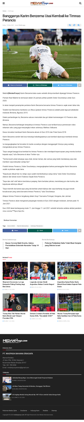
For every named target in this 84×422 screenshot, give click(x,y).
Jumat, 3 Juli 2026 (36, 318)
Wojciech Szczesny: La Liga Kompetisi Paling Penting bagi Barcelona (14, 284)
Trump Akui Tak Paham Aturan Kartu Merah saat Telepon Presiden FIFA (14, 316)
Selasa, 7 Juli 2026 (9, 321)
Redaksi (45, 410)
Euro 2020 (11, 226)
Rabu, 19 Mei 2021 (8, 25)
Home (4, 11)
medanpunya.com (18, 415)
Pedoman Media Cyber (10, 410)
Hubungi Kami (35, 410)
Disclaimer (23, 410)
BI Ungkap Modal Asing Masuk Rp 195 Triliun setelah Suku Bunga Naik (36, 394)
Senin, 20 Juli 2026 (63, 289)
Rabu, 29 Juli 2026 (36, 287)
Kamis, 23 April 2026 (64, 321)
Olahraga (11, 11)
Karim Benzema (22, 226)
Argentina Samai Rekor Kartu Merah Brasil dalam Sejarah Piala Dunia (69, 284)
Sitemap (54, 410)
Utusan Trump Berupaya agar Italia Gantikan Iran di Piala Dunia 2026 (69, 316)
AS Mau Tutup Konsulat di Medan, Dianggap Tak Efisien (31, 386)
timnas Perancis (37, 226)
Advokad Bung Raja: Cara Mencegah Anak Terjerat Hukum (32, 378)
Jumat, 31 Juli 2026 (9, 289)
